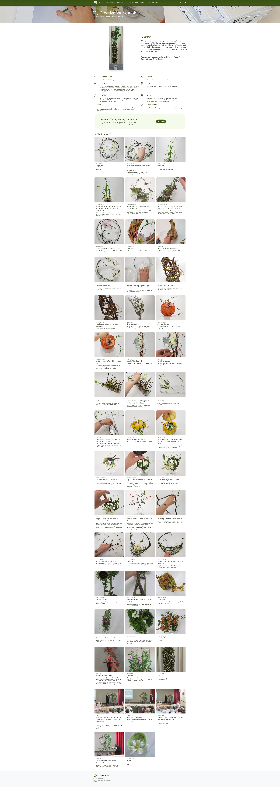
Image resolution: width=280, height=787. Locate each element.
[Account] (180, 2)
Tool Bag (142, 2)
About (153, 2)
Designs (107, 2)
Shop (157, 2)
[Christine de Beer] (95, 3)
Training (147, 2)
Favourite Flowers (133, 2)
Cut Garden (119, 2)
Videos (125, 2)
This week (100, 2)
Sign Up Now (161, 121)
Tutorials (112, 2)
